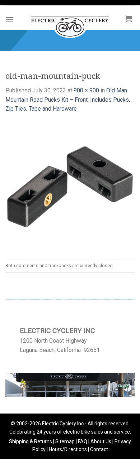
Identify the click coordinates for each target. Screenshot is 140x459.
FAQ (82, 441)
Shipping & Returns (30, 441)
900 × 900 (86, 90)
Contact (99, 449)
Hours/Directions (68, 449)
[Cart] (128, 18)
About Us (100, 441)
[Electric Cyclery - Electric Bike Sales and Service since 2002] (70, 23)
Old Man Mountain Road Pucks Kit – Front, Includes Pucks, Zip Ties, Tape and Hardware (67, 99)
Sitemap (65, 441)
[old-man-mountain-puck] (70, 186)
